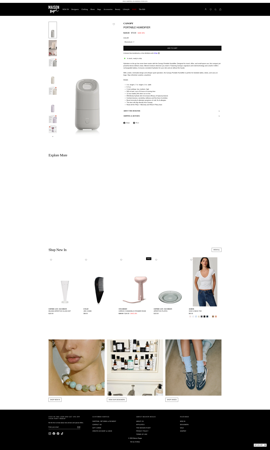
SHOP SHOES (172, 399)
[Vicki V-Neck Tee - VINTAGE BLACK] (202, 316)
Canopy (128, 23)
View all (216, 250)
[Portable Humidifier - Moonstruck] (50, 235)
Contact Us (97, 424)
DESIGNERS (184, 424)
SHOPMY (183, 431)
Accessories (108, 9)
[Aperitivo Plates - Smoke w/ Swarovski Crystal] (155, 316)
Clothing (84, 9)
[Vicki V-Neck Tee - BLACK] (204, 316)
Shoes (92, 9)
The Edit (142, 9)
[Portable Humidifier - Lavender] (53, 235)
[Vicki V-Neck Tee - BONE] (199, 316)
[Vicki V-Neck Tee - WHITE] (193, 316)
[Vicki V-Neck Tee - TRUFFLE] (190, 319)
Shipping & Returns (132, 116)
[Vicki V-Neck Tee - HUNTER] (210, 316)
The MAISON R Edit (143, 428)
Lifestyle (126, 9)
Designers (75, 9)
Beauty (117, 9)
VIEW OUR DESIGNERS (117, 399)
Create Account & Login (102, 431)
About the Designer (132, 111)
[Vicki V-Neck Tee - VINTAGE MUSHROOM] (213, 316)
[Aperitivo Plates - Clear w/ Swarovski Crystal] (158, 316)
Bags (99, 9)
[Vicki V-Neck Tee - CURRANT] (219, 316)
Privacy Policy (142, 431)
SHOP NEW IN (55, 399)
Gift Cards (96, 428)
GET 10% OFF (258, 445)
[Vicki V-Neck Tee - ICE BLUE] (196, 316)
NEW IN (65, 9)
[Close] (265, 445)
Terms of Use (141, 434)
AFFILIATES (140, 424)
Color (126, 38)
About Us (140, 421)
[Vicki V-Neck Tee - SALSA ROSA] (190, 316)
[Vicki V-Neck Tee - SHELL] (216, 316)
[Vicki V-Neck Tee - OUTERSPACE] (207, 316)
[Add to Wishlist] (113, 24)
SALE (134, 9)
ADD (69, 223)
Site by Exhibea (135, 442)
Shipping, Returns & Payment (104, 421)
